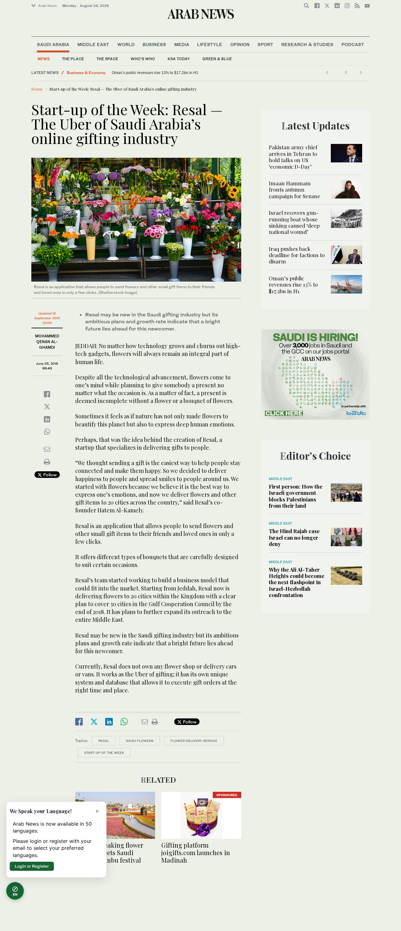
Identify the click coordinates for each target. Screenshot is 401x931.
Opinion (240, 44)
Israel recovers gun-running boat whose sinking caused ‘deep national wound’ (294, 222)
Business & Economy (86, 72)
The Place (73, 58)
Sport (265, 44)
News (43, 58)
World (126, 44)
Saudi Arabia (53, 44)
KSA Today (179, 58)
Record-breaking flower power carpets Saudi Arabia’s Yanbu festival (109, 852)
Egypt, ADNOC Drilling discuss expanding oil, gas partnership (164, 73)
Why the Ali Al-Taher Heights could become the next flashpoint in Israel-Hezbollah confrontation (296, 582)
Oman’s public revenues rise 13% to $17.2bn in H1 (293, 284)
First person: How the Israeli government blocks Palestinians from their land (295, 496)
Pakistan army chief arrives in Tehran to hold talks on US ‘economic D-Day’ (293, 157)
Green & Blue (217, 58)
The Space (107, 58)
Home (37, 89)
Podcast (352, 44)
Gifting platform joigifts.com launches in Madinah (195, 852)
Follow (49, 474)
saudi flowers (140, 741)
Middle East (93, 44)
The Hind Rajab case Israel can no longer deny (294, 537)
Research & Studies (307, 44)
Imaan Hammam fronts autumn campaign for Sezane (294, 189)
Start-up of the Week (104, 752)
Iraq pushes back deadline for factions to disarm (297, 255)
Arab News (47, 5)
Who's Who (143, 58)
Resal (103, 741)
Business (154, 44)
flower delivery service (193, 741)
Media (181, 44)
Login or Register (32, 866)
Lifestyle (209, 44)
